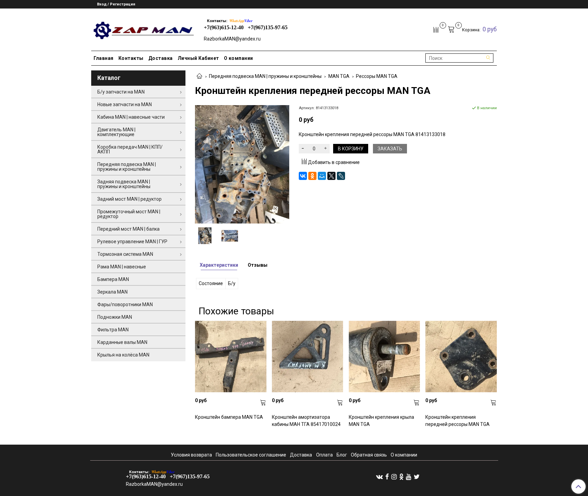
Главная (104, 58)
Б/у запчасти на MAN (121, 92)
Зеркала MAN (112, 292)
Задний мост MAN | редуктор (129, 199)
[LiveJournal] (341, 176)
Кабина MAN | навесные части (131, 117)
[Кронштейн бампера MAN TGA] (230, 356)
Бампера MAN (113, 279)
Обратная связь (369, 455)
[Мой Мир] (322, 176)
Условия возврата (191, 455)
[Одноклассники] (312, 176)
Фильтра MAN (113, 329)
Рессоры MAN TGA (376, 76)
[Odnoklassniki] (401, 477)
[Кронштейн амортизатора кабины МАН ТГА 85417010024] (307, 356)
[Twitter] (417, 477)
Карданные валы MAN (122, 342)
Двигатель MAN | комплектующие (116, 132)
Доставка (160, 58)
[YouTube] (408, 477)
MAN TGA (338, 76)
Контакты (131, 58)
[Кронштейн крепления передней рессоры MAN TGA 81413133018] (242, 164)
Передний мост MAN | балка (128, 229)
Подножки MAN (114, 317)
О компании (238, 58)
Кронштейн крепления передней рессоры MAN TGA (457, 420)
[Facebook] (387, 477)
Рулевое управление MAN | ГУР (132, 241)
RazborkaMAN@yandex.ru (232, 39)
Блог (342, 455)
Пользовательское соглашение (251, 455)
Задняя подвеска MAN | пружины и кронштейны (123, 184)
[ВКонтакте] (303, 176)
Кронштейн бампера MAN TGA (229, 417)
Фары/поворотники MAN (125, 304)
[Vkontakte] (379, 477)
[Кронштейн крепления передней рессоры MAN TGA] (461, 356)
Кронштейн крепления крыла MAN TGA (381, 420)
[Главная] (199, 76)
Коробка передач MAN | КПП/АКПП (130, 149)
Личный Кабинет (198, 58)
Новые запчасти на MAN (124, 104)
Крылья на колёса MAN (123, 355)
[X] (331, 176)
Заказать (390, 148)
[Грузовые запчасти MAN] (142, 28)
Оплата (324, 455)
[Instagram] (394, 477)
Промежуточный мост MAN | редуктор (128, 214)
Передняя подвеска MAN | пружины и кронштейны (265, 76)
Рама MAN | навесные (121, 266)
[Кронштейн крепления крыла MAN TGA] (384, 356)
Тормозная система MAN (125, 254)
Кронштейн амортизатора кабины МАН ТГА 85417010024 (306, 420)
